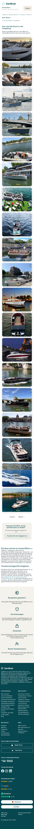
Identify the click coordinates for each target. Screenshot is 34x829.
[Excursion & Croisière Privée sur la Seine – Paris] (17, 149)
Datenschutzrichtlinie (24, 812)
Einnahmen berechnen (8, 701)
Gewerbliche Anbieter (8, 703)
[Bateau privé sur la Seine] (17, 74)
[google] (5, 786)
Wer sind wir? (5, 694)
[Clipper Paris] (17, 299)
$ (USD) (16, 807)
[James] (17, 350)
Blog (2, 716)
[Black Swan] (17, 375)
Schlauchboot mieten (24, 696)
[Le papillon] (17, 224)
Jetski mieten (22, 703)
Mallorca (3, 727)
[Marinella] (17, 99)
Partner (20, 814)
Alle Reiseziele (5, 735)
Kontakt (20, 729)
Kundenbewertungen (7, 709)
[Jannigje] (17, 274)
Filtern (27, 8)
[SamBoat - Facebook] (2, 771)
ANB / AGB (4, 814)
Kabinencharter (23, 710)
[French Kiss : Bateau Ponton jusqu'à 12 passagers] (17, 425)
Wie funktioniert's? (24, 727)
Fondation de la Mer (7, 712)
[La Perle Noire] (17, 400)
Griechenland (5, 733)
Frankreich (4, 729)
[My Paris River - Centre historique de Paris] (17, 450)
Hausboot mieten (23, 705)
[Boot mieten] (9, 3)
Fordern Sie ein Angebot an (17, 536)
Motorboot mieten (24, 694)
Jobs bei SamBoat (6, 696)
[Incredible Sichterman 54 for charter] (17, 475)
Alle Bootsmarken (23, 714)
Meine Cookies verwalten (22, 731)
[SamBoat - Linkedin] (10, 771)
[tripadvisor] (6, 794)
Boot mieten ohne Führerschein (23, 707)
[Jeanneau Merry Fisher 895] (17, 49)
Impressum (4, 812)
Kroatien (3, 725)
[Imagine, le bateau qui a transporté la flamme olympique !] (17, 324)
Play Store (18, 750)
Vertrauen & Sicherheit (8, 699)
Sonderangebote (23, 712)
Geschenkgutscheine (7, 705)
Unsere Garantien (6, 697)
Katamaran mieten (24, 701)
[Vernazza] (17, 124)
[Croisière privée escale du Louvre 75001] (17, 249)
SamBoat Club (5, 707)
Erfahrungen (5, 714)
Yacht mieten (22, 697)
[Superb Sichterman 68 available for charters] (17, 500)
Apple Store (18, 745)
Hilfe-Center (22, 725)
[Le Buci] (17, 174)
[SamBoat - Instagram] (6, 771)
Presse (3, 711)
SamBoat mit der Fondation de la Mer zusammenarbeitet (14, 577)
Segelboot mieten (24, 699)
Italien (3, 731)
